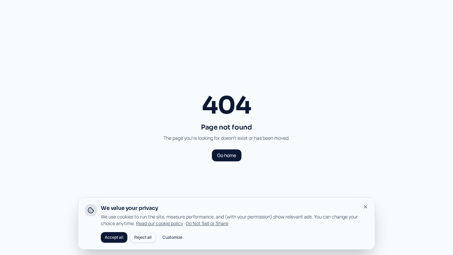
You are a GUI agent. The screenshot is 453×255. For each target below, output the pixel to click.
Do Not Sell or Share (207, 223)
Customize (172, 237)
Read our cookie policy (159, 223)
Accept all (114, 237)
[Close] (365, 207)
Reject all (143, 237)
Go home (226, 155)
